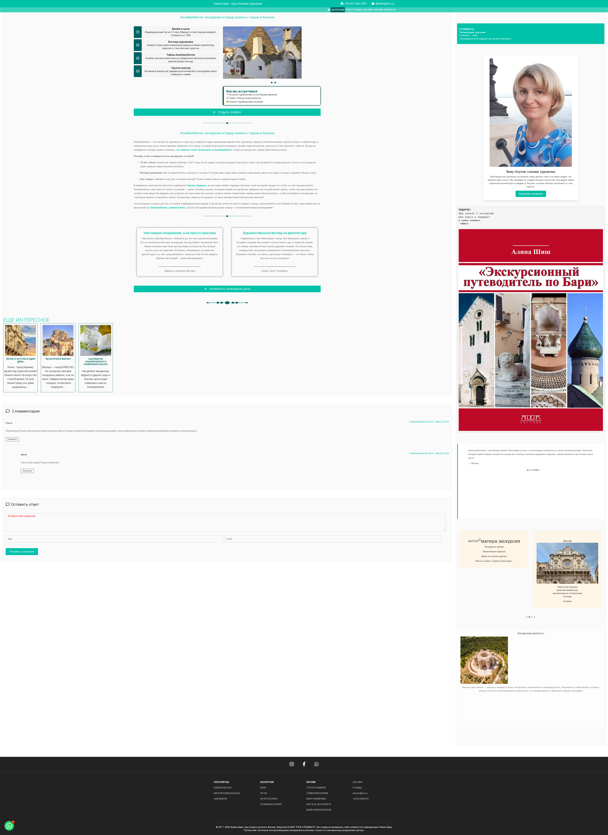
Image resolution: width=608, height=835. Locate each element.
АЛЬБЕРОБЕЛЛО (222, 787)
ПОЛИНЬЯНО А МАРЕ (271, 804)
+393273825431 (361, 798)
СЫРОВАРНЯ (220, 798)
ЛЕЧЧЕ (263, 793)
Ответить (12, 439)
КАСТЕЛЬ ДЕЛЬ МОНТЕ (318, 804)
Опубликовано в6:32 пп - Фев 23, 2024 (429, 421)
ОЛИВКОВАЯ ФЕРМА (317, 793)
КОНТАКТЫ (390, 10)
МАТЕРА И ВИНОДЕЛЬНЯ (227, 793)
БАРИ (263, 787)
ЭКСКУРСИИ (337, 10)
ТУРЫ (348, 10)
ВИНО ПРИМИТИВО (316, 798)
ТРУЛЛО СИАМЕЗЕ (316, 787)
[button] (228, 55)
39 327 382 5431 (356, 3)
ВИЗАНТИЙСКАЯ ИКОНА (318, 810)
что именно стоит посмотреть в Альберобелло (204, 149)
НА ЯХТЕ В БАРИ (268, 798)
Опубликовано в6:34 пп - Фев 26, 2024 (429, 453)
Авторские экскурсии (531, 193)
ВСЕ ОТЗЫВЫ (533, 470)
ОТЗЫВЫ (357, 10)
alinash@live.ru (384, 3)
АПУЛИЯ (378, 10)
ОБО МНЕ (368, 10)
